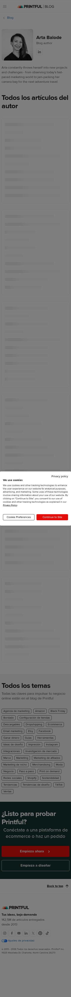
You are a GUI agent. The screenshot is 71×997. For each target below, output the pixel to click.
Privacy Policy (10, 505)
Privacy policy (59, 476)
